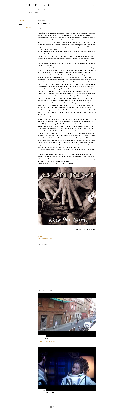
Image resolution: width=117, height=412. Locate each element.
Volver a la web (32, 12)
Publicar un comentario (50, 341)
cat (58, 9)
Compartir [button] (22, 20)
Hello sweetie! (46, 392)
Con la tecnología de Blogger (60, 406)
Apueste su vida (38, 5)
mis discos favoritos (25, 27)
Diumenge (43, 338)
